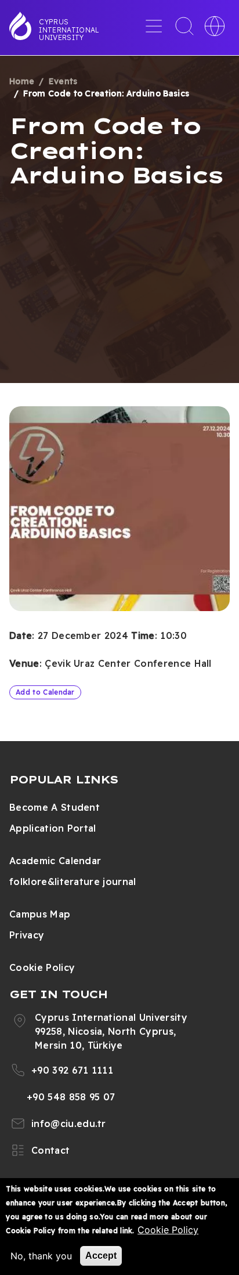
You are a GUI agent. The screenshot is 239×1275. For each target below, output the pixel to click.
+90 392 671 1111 (72, 1070)
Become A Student (54, 807)
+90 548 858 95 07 (71, 1097)
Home (21, 81)
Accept (101, 1255)
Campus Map (39, 914)
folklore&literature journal (72, 881)
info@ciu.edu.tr (68, 1123)
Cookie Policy (42, 967)
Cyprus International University (69, 29)
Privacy (26, 935)
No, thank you (41, 1256)
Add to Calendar (45, 692)
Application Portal (52, 828)
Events (63, 81)
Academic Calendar (55, 860)
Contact (50, 1150)
